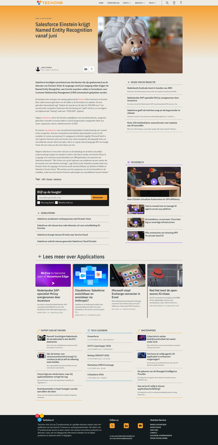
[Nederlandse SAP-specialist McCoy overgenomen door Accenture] (53, 275)
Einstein (81, 99)
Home (101, 3)
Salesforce (46, 117)
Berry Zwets (42, 313)
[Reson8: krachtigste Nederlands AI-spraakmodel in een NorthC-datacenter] (41, 342)
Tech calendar (99, 330)
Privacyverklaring (158, 438)
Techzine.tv (137, 162)
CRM (43, 179)
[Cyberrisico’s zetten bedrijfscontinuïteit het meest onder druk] (142, 342)
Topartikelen (113, 3)
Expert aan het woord (53, 330)
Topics (126, 3)
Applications (47, 18)
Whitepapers (148, 330)
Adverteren (155, 427)
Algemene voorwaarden (161, 435)
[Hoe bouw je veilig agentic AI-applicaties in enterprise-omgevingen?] (142, 359)
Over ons (154, 430)
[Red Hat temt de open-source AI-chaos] (165, 275)
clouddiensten (51, 130)
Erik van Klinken (156, 306)
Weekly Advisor (66, 202)
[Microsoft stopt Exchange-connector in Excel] (127, 275)
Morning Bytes (47, 202)
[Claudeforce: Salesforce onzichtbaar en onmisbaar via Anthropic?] (90, 275)
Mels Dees (116, 309)
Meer (151, 3)
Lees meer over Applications (74, 256)
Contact (153, 433)
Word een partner (158, 424)
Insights (139, 3)
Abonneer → (99, 197)
